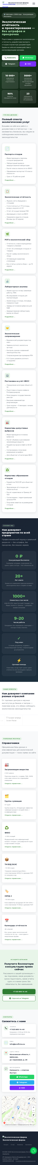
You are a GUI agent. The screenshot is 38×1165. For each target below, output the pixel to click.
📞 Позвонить (10, 58)
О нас (13, 1144)
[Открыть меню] (33, 3)
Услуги (6, 1144)
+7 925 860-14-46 (17, 1029)
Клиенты (20, 1144)
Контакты (28, 1144)
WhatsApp (29, 58)
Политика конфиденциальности (25, 1161)
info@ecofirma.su (17, 1044)
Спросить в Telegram (20, 998)
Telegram (11, 64)
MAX (29, 64)
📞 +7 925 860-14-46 (19, 992)
